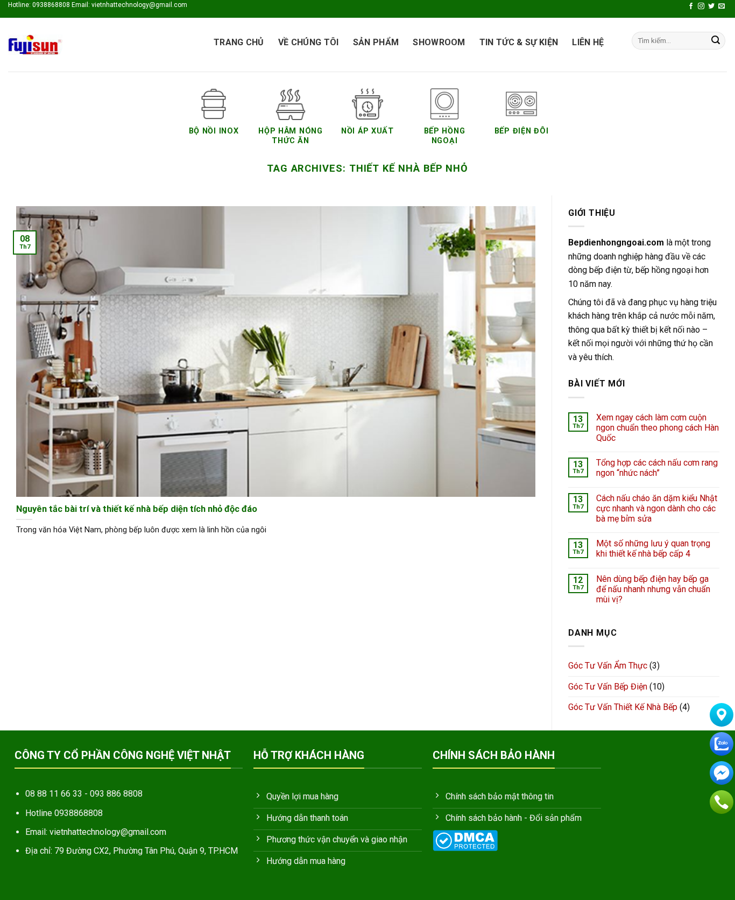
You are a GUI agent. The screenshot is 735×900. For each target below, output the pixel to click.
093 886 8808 (116, 794)
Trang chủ (239, 42)
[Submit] (715, 41)
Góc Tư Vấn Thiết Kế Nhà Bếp (622, 707)
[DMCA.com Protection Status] (465, 840)
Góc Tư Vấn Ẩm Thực (607, 665)
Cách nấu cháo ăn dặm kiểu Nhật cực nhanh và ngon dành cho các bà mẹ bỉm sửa (656, 508)
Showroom (439, 42)
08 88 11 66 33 (53, 794)
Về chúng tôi (308, 42)
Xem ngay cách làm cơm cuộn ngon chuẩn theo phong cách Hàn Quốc (657, 427)
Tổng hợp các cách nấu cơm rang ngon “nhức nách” (656, 468)
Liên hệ (588, 42)
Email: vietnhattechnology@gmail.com (95, 832)
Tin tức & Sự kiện (518, 42)
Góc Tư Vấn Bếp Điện (607, 686)
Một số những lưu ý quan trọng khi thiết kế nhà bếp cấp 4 (653, 548)
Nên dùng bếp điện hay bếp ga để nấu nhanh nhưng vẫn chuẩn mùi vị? (653, 589)
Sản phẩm (376, 42)
